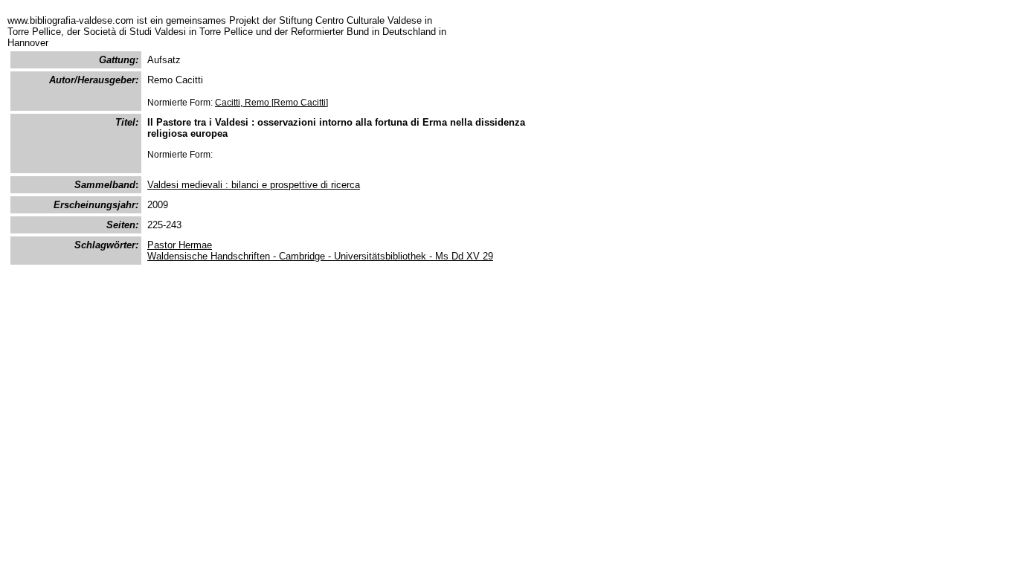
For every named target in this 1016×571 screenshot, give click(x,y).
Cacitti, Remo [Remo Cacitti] (271, 102)
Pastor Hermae (179, 245)
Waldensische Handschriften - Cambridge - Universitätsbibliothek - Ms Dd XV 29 (320, 256)
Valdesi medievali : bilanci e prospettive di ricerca (253, 184)
